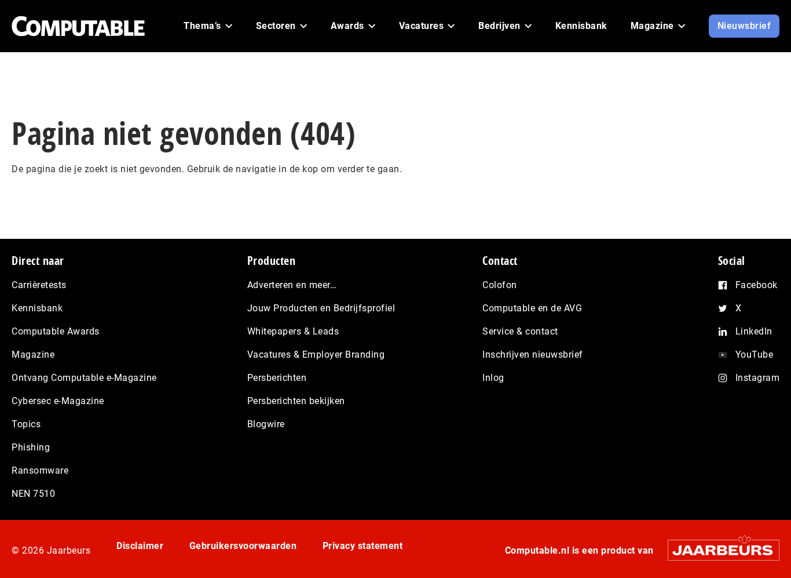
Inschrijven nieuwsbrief (532, 354)
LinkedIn (753, 331)
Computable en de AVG (532, 308)
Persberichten (277, 377)
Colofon (499, 284)
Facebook (756, 284)
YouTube (754, 354)
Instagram (757, 377)
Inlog (493, 377)
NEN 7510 (33, 493)
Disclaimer (139, 545)
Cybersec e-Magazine (58, 400)
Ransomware (40, 470)
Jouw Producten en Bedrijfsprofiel (321, 308)
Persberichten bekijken (296, 400)
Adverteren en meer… (292, 284)
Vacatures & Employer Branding (316, 354)
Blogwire (266, 424)
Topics (26, 424)
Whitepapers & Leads (293, 331)
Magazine (33, 354)
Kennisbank (37, 308)
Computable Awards (56, 331)
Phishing (31, 447)
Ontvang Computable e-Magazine (84, 377)
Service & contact (520, 331)
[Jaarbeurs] (717, 549)
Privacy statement (363, 545)
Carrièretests (39, 284)
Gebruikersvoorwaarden (243, 545)
